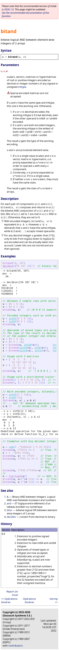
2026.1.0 (9, 9)
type (56, 344)
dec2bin (8, 266)
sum (11, 447)
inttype (22, 87)
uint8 (23, 347)
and (9, 503)
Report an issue (12, 593)
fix (11, 476)
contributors (15, 645)
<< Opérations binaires (9, 600)
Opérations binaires (29, 600)
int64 (27, 344)
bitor (9, 510)
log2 (18, 476)
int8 (12, 318)
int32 (38, 350)
